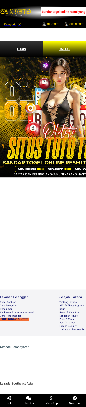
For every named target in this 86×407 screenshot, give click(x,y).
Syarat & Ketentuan (69, 312)
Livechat (28, 403)
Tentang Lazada (68, 302)
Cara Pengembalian (11, 315)
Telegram (75, 403)
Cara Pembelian (8, 305)
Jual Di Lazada (67, 322)
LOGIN (21, 49)
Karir (62, 309)
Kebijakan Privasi (68, 315)
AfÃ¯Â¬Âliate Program (71, 305)
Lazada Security (68, 326)
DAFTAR (64, 49)
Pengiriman (6, 309)
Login (8, 403)
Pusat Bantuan (8, 302)
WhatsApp (51, 403)
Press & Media (67, 319)
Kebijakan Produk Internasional (17, 312)
